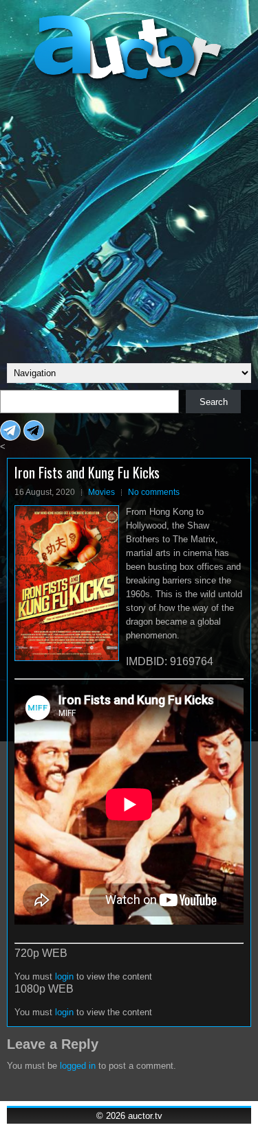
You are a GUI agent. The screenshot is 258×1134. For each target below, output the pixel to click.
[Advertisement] (129, 220)
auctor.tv (145, 1116)
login (64, 976)
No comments (154, 492)
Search (214, 402)
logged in (78, 1066)
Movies (101, 492)
